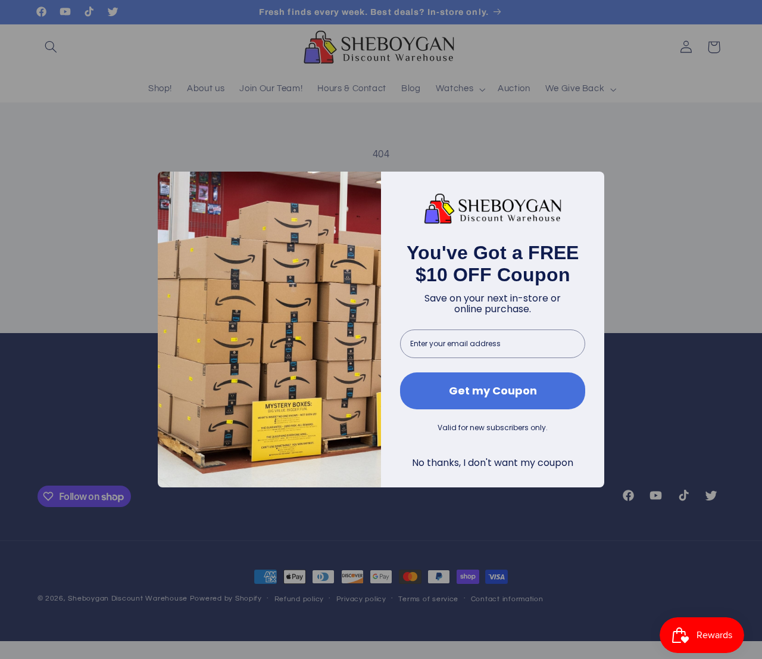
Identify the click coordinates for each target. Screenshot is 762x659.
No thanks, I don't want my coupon (492, 462)
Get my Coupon (493, 390)
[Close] (590, 186)
